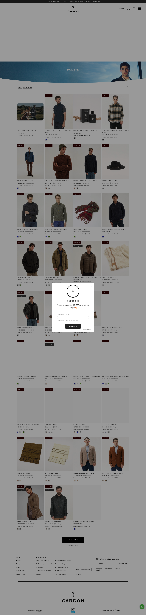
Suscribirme (73, 326)
